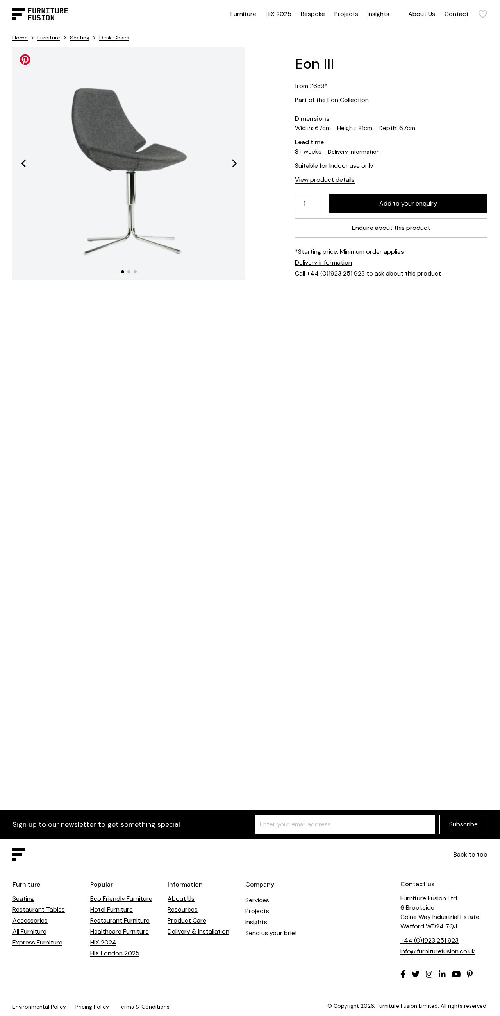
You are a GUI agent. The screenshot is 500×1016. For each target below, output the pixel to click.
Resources (183, 909)
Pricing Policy (92, 1006)
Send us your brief (271, 933)
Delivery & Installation (198, 931)
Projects (346, 14)
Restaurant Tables (38, 909)
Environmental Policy (39, 1006)
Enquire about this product (391, 228)
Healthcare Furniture (119, 931)
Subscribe (463, 824)
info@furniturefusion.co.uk (437, 951)
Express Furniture (37, 942)
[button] (23, 163)
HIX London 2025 (114, 953)
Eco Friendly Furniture (121, 898)
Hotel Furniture (111, 909)
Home (20, 37)
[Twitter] (416, 974)
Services (257, 900)
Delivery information (354, 151)
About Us (421, 14)
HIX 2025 (278, 14)
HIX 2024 (103, 942)
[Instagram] (429, 974)
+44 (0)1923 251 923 (429, 940)
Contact (457, 14)
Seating (79, 37)
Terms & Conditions (144, 1006)
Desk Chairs (114, 37)
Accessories (30, 920)
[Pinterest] (470, 974)
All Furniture (29, 931)
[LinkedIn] (442, 974)
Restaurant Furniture (120, 920)
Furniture (243, 14)
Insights (378, 14)
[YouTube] (456, 974)
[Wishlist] (483, 14)
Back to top (471, 854)
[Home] (40, 14)
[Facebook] (402, 974)
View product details (325, 180)
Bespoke (313, 14)
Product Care (187, 920)
